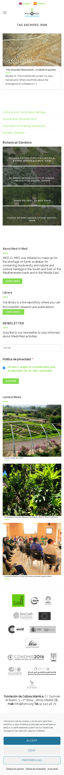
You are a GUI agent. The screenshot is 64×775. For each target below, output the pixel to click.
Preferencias (32, 760)
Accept (32, 740)
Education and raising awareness (24, 126)
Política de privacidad (36, 768)
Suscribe (10, 381)
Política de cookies (15, 768)
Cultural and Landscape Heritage (24, 112)
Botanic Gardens (14, 132)
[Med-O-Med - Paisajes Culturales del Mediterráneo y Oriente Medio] (32, 12)
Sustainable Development (20, 119)
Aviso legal (52, 768)
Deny (32, 750)
